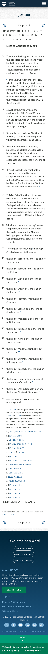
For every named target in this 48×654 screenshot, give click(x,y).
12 (23, 440)
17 (40, 35)
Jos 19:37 (19, 493)
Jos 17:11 (19, 489)
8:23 (22, 448)
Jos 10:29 (18, 464)
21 (17, 39)
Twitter (6, 625)
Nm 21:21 (19, 432)
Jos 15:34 (18, 473)
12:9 (11, 448)
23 (25, 39)
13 (23, 35)
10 (10, 35)
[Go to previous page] (4, 25)
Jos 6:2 (16, 448)
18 (4, 39)
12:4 (10, 440)
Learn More (14, 590)
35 (26, 432)
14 (27, 35)
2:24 (35, 432)
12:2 (10, 432)
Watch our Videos (24, 560)
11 (14, 35)
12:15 (10, 464)
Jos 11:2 (18, 497)
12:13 (11, 460)
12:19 (11, 481)
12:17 (11, 473)
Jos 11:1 (18, 481)
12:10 (10, 452)
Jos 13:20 (17, 436)
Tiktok (41, 625)
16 (36, 35)
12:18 (10, 477)
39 (25, 460)
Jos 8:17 (17, 469)
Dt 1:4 (30, 432)
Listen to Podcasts (23, 554)
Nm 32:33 (17, 444)
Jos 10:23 (21, 452)
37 (40, 432)
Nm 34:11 (17, 440)
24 (30, 39)
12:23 (11, 497)
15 (32, 35)
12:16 (10, 469)
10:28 (24, 469)
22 (21, 39)
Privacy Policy (8, 514)
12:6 (11, 444)
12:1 (10, 409)
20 (12, 39)
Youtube (20, 625)
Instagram (34, 625)
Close (23, 638)
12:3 (11, 436)
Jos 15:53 (18, 477)
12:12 (11, 456)
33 (24, 456)
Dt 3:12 (25, 444)
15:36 (29, 460)
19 (8, 39)
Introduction (11, 31)
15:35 (28, 464)
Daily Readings (23, 548)
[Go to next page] (43, 25)
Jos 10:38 (19, 460)
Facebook (13, 625)
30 (24, 464)
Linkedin (27, 625)
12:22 (11, 493)
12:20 (11, 485)
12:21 (11, 489)
